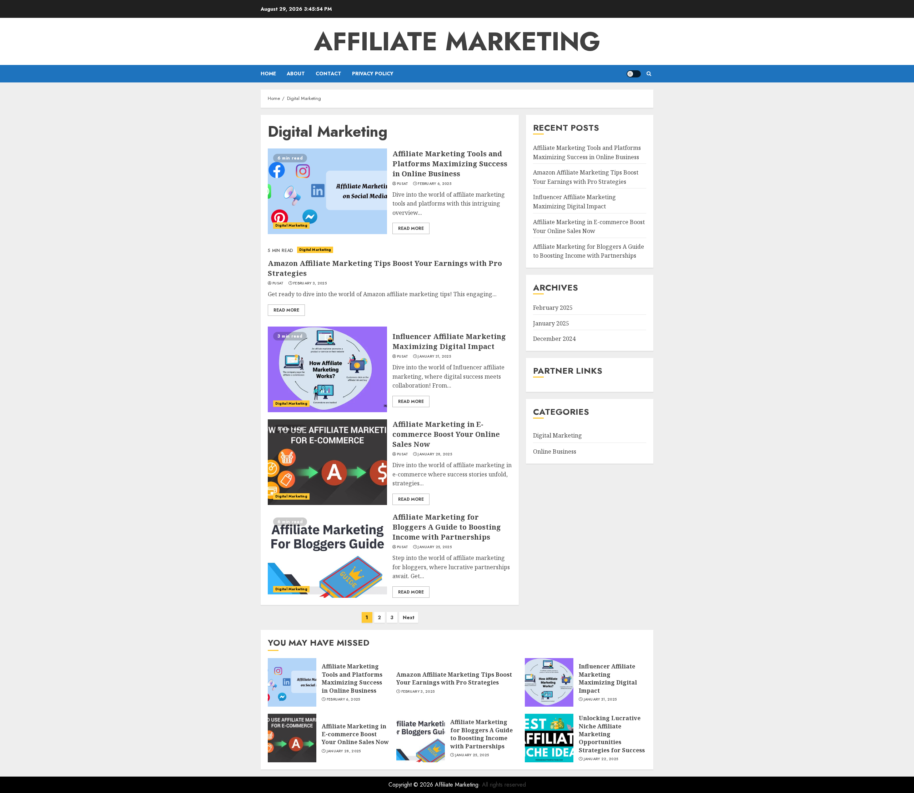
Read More (411, 228)
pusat (402, 183)
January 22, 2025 (601, 759)
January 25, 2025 (435, 547)
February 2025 (553, 308)
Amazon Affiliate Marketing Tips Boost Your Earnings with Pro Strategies (454, 678)
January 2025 (551, 323)
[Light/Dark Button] (634, 73)
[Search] (648, 74)
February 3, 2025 (310, 283)
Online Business (554, 451)
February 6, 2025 (434, 183)
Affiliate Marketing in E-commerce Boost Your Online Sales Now (446, 434)
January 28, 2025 (435, 454)
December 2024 (554, 339)
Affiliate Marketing (457, 41)
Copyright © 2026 (411, 785)
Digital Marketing (291, 225)
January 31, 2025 (434, 356)
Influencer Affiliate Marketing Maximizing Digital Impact (449, 341)
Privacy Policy (372, 73)
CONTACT (328, 73)
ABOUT (296, 73)
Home (268, 73)
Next (409, 617)
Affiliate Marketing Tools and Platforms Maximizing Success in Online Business (449, 163)
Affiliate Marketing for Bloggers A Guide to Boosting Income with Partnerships (446, 527)
